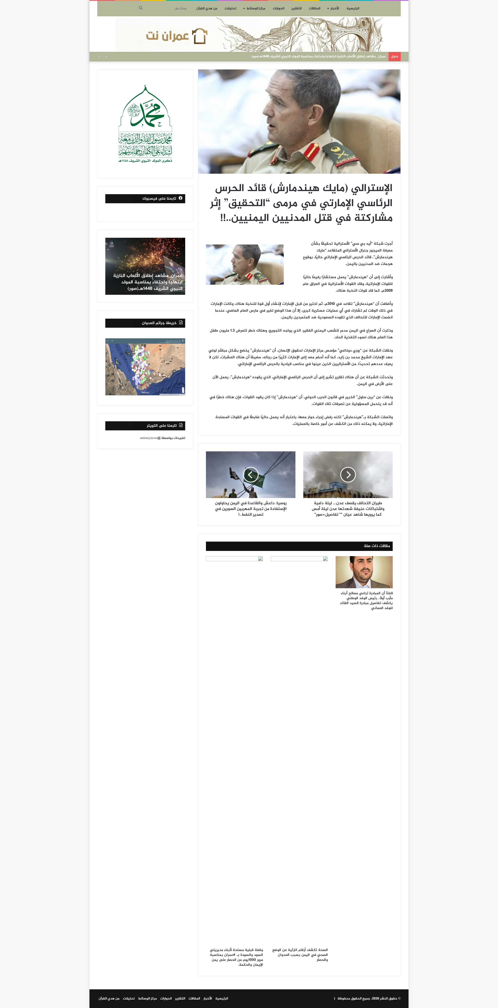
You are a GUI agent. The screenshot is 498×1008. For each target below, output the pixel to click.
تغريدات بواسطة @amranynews (162, 438)
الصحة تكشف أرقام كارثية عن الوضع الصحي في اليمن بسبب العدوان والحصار (300, 955)
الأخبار (334, 8)
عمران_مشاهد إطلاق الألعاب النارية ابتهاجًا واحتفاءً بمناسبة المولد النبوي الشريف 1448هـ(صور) (319, 56)
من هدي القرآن (206, 8)
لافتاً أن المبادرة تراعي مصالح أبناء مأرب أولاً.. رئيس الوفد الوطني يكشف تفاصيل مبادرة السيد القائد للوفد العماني (366, 600)
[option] (145, 266)
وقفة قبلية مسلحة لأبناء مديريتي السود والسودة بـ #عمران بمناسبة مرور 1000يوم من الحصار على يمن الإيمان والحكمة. (236, 957)
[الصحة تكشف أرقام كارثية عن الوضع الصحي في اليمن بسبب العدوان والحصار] (299, 750)
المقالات (314, 8)
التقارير (297, 8)
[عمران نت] (249, 34)
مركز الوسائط (255, 8)
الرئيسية (353, 8)
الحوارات (278, 8)
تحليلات (230, 8)
